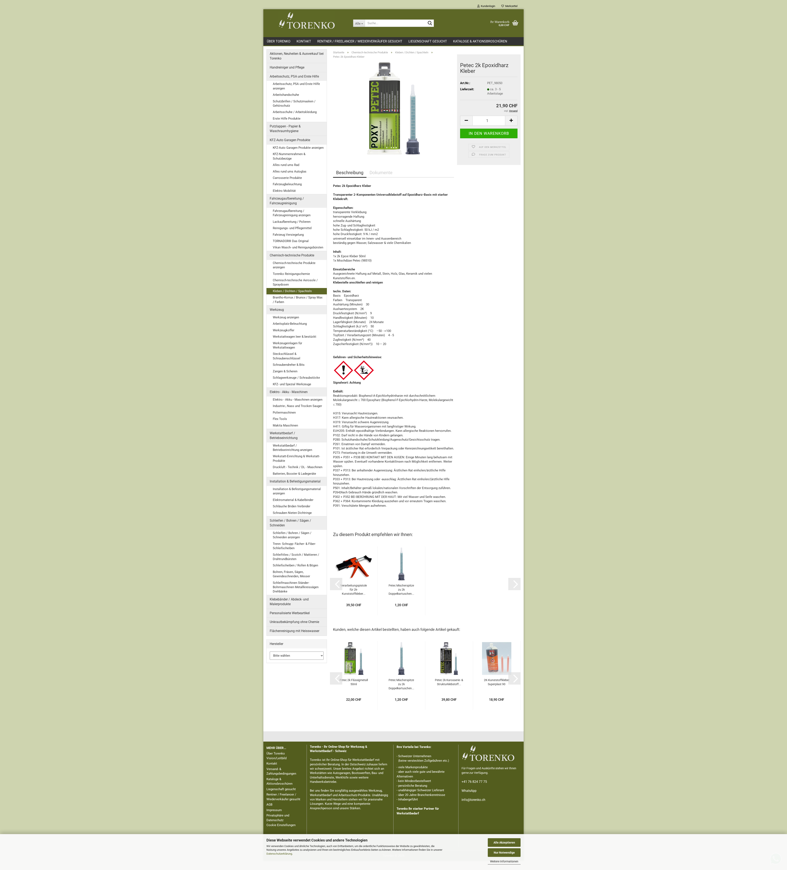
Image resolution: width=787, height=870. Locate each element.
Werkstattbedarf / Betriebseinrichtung (284, 435)
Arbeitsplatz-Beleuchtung (290, 324)
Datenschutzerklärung (279, 853)
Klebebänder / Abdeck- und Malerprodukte (289, 601)
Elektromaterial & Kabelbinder (293, 500)
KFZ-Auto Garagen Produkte (290, 140)
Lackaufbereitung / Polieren (291, 222)
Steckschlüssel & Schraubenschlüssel (286, 356)
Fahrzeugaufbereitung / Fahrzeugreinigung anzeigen (291, 213)
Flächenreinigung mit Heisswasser (294, 631)
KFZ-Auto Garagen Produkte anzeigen (298, 148)
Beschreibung (349, 172)
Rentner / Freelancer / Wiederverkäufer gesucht (359, 41)
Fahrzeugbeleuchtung (287, 184)
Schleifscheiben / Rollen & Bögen (295, 565)
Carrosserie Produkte (287, 178)
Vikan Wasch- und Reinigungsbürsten (298, 247)
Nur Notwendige (504, 852)
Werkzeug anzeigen (286, 317)
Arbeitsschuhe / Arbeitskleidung (295, 112)
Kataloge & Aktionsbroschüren (480, 41)
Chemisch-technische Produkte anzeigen (294, 265)
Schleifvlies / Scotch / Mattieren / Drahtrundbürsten (296, 557)
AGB (269, 804)
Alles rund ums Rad (286, 165)
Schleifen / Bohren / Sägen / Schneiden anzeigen (292, 535)
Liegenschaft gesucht (427, 41)
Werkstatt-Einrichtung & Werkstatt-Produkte (296, 458)
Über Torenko (278, 41)
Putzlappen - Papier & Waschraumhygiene (285, 128)
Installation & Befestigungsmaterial (295, 481)
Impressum (274, 810)
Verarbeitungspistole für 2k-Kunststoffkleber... (353, 589)
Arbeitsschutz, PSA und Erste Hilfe (294, 76)
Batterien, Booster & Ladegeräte (294, 474)
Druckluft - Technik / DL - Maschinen (297, 467)
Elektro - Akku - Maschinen (289, 392)
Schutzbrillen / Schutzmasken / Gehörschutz (294, 103)
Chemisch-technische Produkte (292, 255)
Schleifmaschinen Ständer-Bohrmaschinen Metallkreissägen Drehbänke (295, 587)
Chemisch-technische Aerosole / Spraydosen (295, 282)
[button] (466, 121)
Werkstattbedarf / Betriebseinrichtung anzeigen (292, 448)
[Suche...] (430, 23)
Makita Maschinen (285, 425)
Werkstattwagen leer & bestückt (294, 336)
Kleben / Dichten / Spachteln (292, 291)
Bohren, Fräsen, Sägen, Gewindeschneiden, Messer (291, 574)
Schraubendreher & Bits (289, 365)
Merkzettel (510, 6)
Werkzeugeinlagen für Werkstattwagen (287, 345)
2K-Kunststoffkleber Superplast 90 (497, 682)
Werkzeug (277, 310)
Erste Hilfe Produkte (286, 118)
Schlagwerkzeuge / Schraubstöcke (296, 378)
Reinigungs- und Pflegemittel (292, 228)
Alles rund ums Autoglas (289, 171)
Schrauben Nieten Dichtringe (292, 513)
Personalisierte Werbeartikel (290, 613)
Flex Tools (280, 419)
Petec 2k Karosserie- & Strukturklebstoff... (449, 682)
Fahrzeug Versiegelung (288, 235)
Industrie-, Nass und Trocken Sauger (297, 406)
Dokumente (381, 172)
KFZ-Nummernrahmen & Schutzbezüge (289, 156)
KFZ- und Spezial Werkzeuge (292, 384)
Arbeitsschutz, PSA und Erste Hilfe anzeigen (296, 86)
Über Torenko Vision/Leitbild (276, 756)
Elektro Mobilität (284, 191)
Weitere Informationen (504, 861)
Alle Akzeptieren (504, 842)
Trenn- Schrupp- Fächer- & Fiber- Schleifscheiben (294, 546)
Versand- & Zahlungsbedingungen (281, 771)
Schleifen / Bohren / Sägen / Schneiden (290, 523)
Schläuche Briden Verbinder (291, 506)
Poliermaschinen (284, 412)
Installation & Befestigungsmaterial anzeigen (297, 491)
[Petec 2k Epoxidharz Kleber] (393, 108)
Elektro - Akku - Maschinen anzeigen (297, 399)
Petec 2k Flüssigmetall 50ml (354, 682)
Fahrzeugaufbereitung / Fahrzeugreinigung (287, 201)
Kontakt (304, 41)
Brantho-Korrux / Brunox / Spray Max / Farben (297, 300)
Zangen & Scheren (285, 371)
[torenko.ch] (306, 20)
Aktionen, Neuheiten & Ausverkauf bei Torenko (297, 56)
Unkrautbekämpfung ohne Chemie (294, 622)
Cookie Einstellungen (281, 825)
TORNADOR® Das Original (291, 241)
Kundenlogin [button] (487, 6)
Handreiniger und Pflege (287, 67)
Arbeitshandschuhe (286, 95)
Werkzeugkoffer (283, 330)
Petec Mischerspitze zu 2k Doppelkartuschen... (401, 589)
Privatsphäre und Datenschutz (277, 818)
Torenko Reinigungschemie (291, 274)
